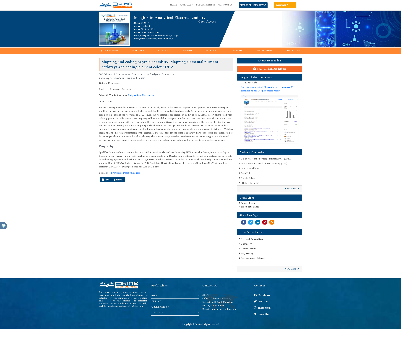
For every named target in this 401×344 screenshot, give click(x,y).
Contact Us (225, 4)
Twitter (263, 302)
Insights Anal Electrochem (141, 95)
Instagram (264, 308)
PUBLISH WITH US (160, 307)
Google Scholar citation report (257, 77)
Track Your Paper (250, 206)
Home (173, 4)
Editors (187, 50)
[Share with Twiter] (250, 222)
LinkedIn (263, 314)
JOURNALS (156, 301)
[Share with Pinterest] (264, 222)
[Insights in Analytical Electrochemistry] (114, 28)
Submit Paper (248, 203)
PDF (106, 179)
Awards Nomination (269, 61)
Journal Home (109, 50)
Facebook (264, 295)
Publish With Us (205, 4)
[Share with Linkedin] (257, 222)
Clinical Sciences (249, 248)
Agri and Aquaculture (252, 239)
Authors (162, 50)
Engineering (247, 253)
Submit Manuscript (252, 5)
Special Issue (264, 50)
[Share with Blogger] (271, 222)
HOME (154, 295)
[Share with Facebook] (243, 222)
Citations (238, 50)
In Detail (211, 50)
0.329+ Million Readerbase (271, 69)
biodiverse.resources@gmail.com (123, 173)
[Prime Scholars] (115, 5)
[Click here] (269, 119)
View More (291, 188)
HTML (119, 179)
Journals (186, 4)
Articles (137, 50)
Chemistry (246, 243)
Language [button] (281, 5)
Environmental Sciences (253, 258)
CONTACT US (157, 312)
